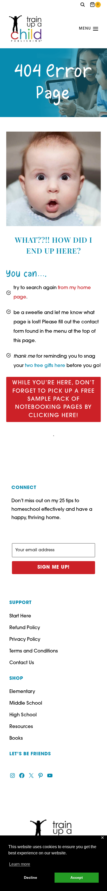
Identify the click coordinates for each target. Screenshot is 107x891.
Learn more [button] (19, 864)
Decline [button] (30, 877)
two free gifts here (44, 366)
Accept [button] (76, 877)
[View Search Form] (82, 4)
